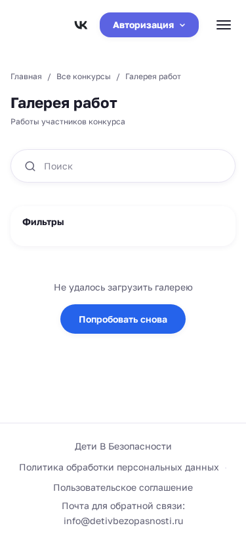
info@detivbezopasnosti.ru (123, 520)
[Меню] (224, 25)
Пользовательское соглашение (123, 487)
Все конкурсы (83, 76)
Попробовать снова (123, 319)
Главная (26, 76)
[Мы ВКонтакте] (80, 25)
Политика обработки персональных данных (119, 466)
